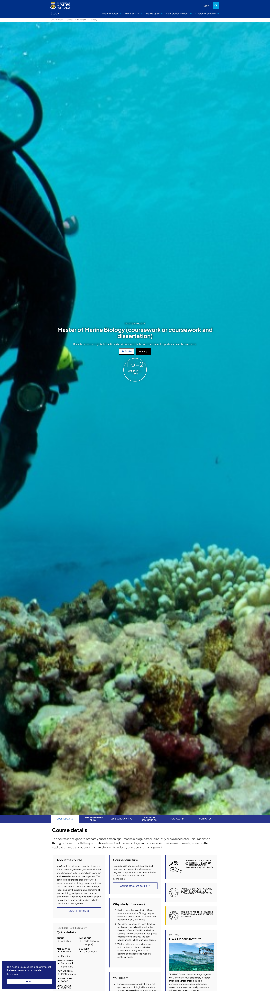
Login (206, 5)
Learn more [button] (13, 974)
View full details (77, 910)
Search (216, 5)
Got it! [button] (29, 981)
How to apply (152, 13)
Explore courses (110, 13)
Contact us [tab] (205, 818)
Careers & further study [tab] (93, 818)
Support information (205, 13)
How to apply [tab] (177, 818)
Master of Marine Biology (87, 20)
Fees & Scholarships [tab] (121, 818)
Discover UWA (132, 13)
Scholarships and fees (177, 13)
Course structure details (133, 885)
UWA (53, 20)
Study (60, 20)
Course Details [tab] (65, 818)
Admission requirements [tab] (149, 818)
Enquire (128, 351)
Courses (70, 20)
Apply (145, 351)
